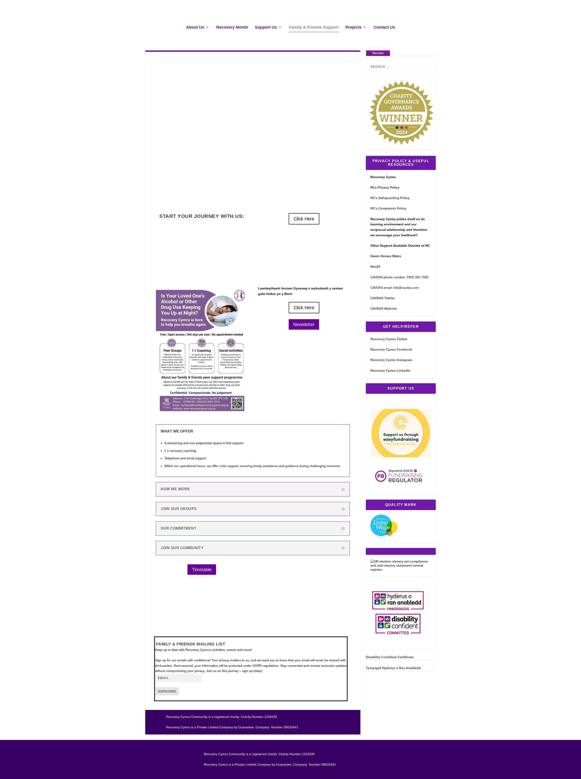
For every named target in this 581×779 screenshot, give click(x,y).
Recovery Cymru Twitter (388, 339)
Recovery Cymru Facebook (391, 349)
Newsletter (304, 324)
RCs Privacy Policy (384, 187)
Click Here (304, 218)
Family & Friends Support (314, 27)
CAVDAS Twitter (382, 298)
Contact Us (384, 27)
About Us (195, 27)
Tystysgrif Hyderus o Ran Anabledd (393, 668)
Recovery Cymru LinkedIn (390, 370)
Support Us (266, 27)
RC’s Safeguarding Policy (390, 198)
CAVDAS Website (383, 308)
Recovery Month (232, 27)
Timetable (202, 569)
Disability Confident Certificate (390, 657)
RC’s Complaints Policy (388, 208)
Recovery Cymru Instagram (391, 360)
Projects (353, 27)
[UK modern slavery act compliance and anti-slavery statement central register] (400, 569)
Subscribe (167, 691)
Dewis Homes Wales (385, 256)
